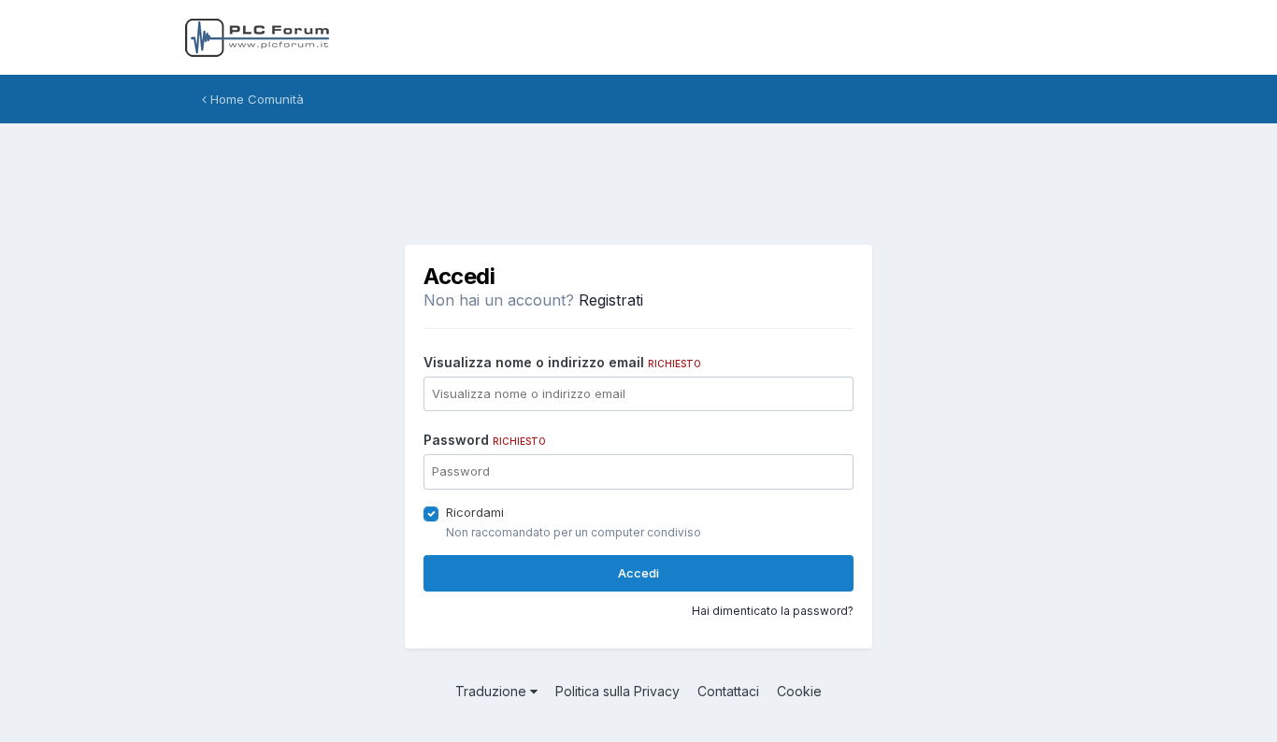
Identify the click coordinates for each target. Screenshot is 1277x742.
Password (484, 440)
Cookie (799, 691)
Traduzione (492, 691)
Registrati (611, 300)
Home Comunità (255, 99)
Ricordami (475, 512)
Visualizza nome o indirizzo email (562, 362)
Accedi (638, 572)
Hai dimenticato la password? (773, 611)
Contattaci (728, 691)
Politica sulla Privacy (617, 691)
